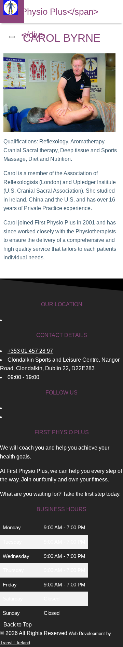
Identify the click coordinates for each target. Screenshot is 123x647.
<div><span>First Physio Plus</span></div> (59, 11)
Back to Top (17, 624)
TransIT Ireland (15, 642)
